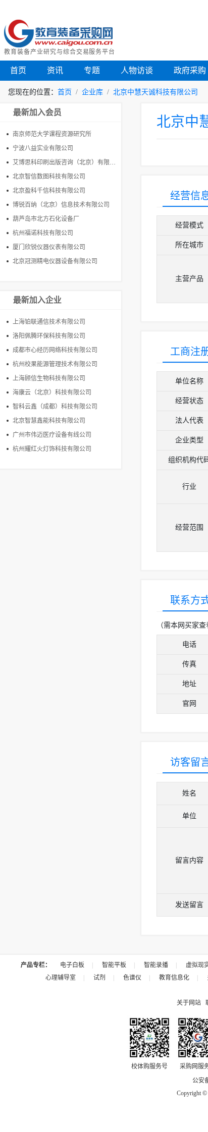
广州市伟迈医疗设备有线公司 (52, 434)
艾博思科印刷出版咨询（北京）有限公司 (67, 162)
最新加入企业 (37, 300)
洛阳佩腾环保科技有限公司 (49, 335)
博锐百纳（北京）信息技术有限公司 (61, 204)
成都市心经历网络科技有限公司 (55, 350)
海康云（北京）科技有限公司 (52, 392)
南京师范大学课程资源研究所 (52, 134)
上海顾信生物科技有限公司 (49, 378)
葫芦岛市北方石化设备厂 (46, 218)
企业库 (92, 92)
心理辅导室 (60, 977)
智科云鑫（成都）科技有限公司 (55, 406)
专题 (92, 70)
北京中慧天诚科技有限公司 (155, 92)
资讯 (55, 70)
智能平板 (114, 965)
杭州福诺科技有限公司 (43, 233)
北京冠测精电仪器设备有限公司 (55, 261)
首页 (18, 70)
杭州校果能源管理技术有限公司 (55, 364)
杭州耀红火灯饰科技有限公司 (52, 448)
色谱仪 (132, 977)
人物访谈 (137, 70)
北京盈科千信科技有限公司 (49, 190)
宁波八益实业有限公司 (43, 148)
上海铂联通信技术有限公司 (49, 321)
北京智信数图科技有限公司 (49, 176)
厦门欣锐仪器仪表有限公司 (49, 247)
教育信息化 (174, 977)
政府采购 (190, 70)
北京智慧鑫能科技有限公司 (49, 420)
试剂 (99, 977)
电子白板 (72, 965)
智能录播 (156, 965)
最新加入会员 (37, 112)
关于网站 (189, 1002)
